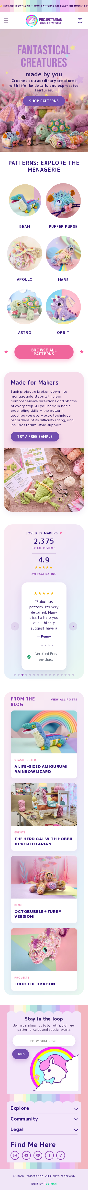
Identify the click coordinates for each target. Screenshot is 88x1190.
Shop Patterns (44, 101)
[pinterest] (37, 1155)
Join (21, 1054)
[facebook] (49, 1155)
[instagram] (15, 1155)
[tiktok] (60, 1155)
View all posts (64, 699)
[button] (6, 20)
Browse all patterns (44, 352)
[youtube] (26, 1155)
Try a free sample (35, 436)
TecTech (50, 1183)
